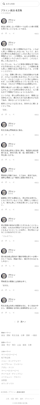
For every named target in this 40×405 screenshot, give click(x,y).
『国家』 (4, 110)
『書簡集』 (5, 285)
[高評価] (2, 34)
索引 (16, 399)
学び (8, 345)
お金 (19, 345)
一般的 (34, 335)
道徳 (3, 345)
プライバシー (29, 399)
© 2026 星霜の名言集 (20, 403)
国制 (8, 335)
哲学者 (10, 22)
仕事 (22, 335)
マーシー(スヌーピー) (9, 371)
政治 (3, 335)
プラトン (11, 20)
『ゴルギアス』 (7, 236)
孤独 (24, 345)
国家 (28, 335)
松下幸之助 (5, 358)
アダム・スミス (7, 367)
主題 (12, 399)
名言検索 (4, 392)
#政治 (37, 34)
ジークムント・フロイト (11, 377)
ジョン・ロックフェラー (11, 361)
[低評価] (6, 34)
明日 (14, 345)
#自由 (37, 313)
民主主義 (15, 335)
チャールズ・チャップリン (12, 374)
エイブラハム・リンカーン (12, 364)
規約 (21, 399)
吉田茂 (4, 380)
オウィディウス (7, 383)
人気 (7, 399)
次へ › (23, 322)
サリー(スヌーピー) (9, 354)
